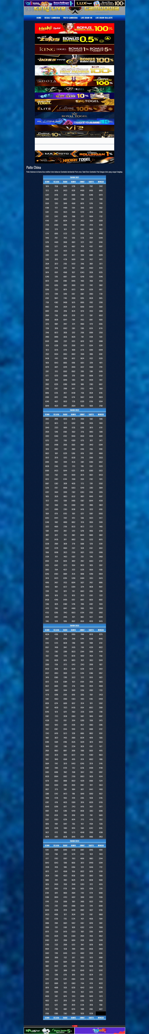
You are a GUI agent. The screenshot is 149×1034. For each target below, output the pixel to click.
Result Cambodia (52, 17)
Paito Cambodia (70, 17)
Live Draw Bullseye (104, 17)
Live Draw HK (86, 17)
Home (39, 17)
